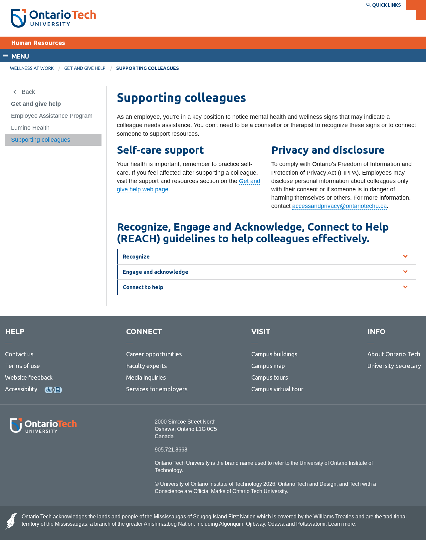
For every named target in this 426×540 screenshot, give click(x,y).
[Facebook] (13, 451)
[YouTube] (73, 451)
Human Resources (38, 42)
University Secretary (394, 365)
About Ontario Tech (393, 354)
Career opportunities (154, 354)
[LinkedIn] (58, 451)
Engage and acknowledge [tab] (155, 272)
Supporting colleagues (40, 139)
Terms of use (22, 365)
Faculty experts (146, 365)
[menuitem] (37, 68)
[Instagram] (43, 451)
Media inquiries (146, 377)
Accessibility (21, 389)
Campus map (268, 365)
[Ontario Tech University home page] (53, 18)
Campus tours (269, 377)
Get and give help (85, 68)
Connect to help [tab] (143, 287)
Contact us (19, 354)
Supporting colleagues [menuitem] (147, 68)
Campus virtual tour (277, 389)
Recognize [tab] (136, 257)
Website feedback (29, 377)
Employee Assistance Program (52, 115)
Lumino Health (30, 127)
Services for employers (156, 389)
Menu (20, 56)
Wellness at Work (32, 68)
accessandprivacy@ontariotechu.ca (339, 206)
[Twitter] (28, 451)
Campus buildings (274, 354)
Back (28, 92)
